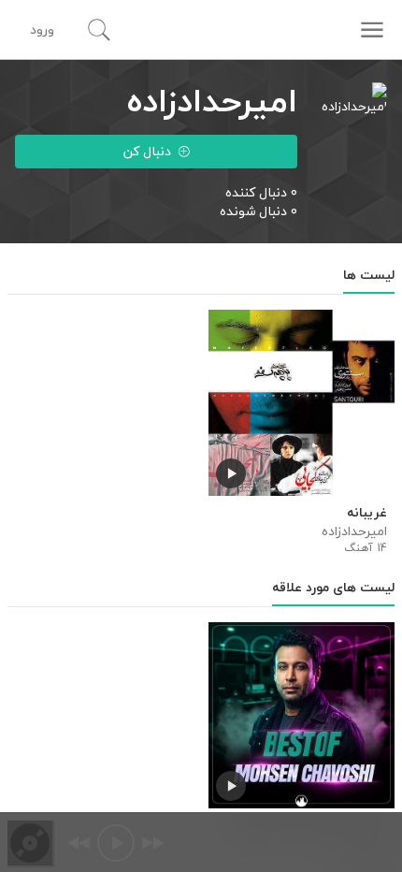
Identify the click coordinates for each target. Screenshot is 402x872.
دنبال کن (147, 151)
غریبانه (367, 512)
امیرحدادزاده (354, 531)
